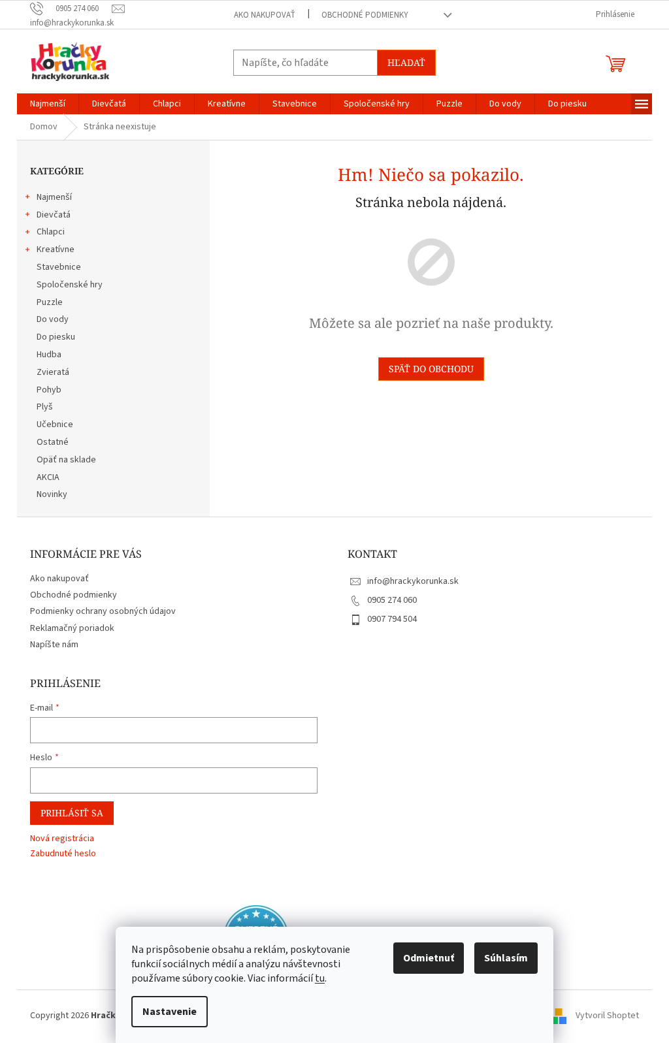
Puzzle (50, 302)
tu (320, 978)
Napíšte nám (54, 644)
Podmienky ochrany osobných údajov (103, 611)
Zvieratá (53, 372)
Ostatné (53, 442)
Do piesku (56, 337)
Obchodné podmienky (364, 15)
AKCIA (48, 477)
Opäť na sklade (66, 459)
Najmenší (54, 197)
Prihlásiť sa (72, 813)
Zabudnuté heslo (63, 854)
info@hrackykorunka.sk (413, 581)
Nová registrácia (62, 839)
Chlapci (51, 231)
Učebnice (55, 424)
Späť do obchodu (431, 368)
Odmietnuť (428, 958)
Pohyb (49, 389)
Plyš (45, 406)
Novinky (52, 494)
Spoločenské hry (70, 284)
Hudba (49, 354)
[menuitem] (47, 103)
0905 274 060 (392, 600)
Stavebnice (59, 267)
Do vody (53, 319)
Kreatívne (55, 249)
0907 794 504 (392, 619)
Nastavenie (169, 1011)
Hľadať (406, 62)
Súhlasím (506, 958)
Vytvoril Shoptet (607, 1015)
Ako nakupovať (264, 15)
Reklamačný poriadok (72, 628)
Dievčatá (54, 214)
